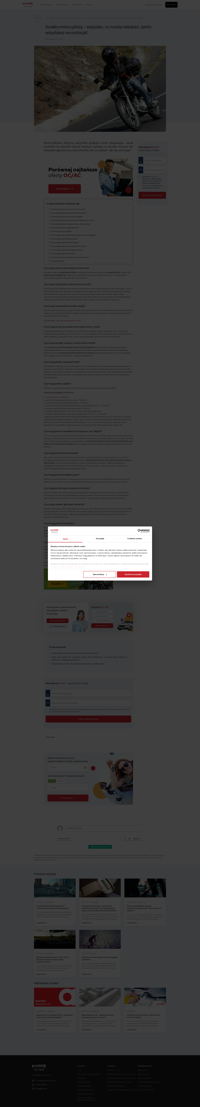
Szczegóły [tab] (100, 539)
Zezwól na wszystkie (133, 574)
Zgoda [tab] (65, 539)
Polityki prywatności (75, 567)
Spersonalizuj (98, 574)
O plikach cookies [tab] (134, 539)
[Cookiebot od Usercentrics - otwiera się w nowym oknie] (139, 531)
